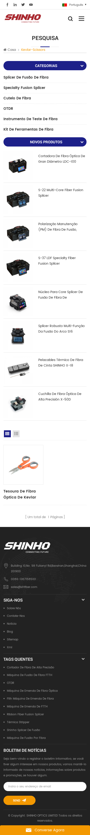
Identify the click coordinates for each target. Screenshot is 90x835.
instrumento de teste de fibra (30, 119)
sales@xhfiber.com (24, 587)
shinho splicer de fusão (23, 730)
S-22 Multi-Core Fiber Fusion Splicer (60, 192)
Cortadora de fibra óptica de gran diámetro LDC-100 (61, 158)
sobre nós (14, 608)
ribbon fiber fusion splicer (25, 714)
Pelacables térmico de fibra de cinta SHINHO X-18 (60, 362)
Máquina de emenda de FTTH (27, 706)
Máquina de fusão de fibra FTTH (29, 675)
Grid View (7, 433)
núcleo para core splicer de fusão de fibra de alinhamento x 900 (60, 294)
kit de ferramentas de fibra (28, 129)
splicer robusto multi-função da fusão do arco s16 (61, 328)
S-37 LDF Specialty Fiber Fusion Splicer (57, 260)
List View (16, 433)
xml (9, 647)
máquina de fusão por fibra (26, 738)
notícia (11, 624)
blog (10, 632)
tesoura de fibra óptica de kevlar (19, 494)
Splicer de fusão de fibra (25, 77)
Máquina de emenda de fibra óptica (32, 691)
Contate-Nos (16, 616)
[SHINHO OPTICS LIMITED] (23, 18)
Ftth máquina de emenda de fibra (30, 699)
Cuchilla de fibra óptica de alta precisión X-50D (59, 396)
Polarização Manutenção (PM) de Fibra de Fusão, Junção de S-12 (58, 226)
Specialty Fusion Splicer (24, 88)
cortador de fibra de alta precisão (30, 667)
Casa (12, 49)
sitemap (12, 639)
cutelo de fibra (17, 98)
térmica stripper (18, 722)
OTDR (8, 109)
